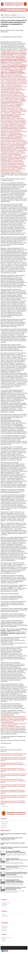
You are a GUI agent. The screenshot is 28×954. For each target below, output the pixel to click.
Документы (4, 827)
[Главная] (1, 15)
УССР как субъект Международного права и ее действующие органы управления (14, 157)
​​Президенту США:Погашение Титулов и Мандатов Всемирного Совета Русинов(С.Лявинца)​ (16, 888)
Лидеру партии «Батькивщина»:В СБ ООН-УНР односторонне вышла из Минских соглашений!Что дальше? (13, 792)
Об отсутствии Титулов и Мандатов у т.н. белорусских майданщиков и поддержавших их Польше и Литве (14, 66)
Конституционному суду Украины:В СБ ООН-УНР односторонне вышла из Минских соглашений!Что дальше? (13, 786)
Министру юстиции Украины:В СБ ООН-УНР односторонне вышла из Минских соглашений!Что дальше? (13, 781)
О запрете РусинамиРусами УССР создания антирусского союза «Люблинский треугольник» (13, 69)
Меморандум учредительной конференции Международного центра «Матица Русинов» (12, 165)
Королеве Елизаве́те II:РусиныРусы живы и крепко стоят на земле (16, 866)
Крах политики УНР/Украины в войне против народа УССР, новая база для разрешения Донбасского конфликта (14, 75)
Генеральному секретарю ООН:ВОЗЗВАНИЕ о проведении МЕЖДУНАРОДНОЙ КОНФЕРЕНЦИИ (15, 881)
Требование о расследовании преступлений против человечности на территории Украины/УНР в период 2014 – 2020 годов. (13, 111)
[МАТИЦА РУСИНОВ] (14, 4)
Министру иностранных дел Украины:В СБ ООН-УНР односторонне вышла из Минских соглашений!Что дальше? (14, 775)
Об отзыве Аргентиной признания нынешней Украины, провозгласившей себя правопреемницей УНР (13, 56)
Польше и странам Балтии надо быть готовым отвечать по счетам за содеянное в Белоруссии (14, 63)
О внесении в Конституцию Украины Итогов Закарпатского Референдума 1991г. (13, 72)
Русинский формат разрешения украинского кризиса (14, 173)
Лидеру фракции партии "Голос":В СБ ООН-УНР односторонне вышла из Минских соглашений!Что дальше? (13, 803)
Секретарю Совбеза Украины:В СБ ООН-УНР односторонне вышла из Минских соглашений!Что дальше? (13, 770)
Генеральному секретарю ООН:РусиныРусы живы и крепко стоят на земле (16, 859)
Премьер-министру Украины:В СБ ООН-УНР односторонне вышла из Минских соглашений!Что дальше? (13, 765)
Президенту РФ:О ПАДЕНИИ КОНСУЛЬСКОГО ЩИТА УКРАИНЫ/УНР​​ (15, 852)
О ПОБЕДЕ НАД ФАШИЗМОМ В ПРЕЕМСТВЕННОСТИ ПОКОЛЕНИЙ (13, 102)
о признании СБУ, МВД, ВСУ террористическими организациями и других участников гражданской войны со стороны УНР (13, 728)
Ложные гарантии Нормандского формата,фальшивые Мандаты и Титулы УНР (12, 162)
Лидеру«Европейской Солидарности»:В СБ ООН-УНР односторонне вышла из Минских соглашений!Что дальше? (14, 797)
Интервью (3, 825)
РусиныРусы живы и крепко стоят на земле (12, 108)
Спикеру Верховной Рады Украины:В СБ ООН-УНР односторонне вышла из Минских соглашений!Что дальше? (13, 759)
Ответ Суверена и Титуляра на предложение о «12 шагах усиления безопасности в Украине (14, 144)
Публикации (4, 823)
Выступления (4, 821)
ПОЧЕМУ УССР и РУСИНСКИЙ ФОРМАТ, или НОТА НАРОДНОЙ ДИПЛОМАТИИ (13, 88)
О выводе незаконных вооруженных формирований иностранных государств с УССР (13, 154)
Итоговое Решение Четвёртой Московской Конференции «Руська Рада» (11, 838)
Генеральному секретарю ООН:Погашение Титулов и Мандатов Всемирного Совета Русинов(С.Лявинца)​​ (16, 873)
